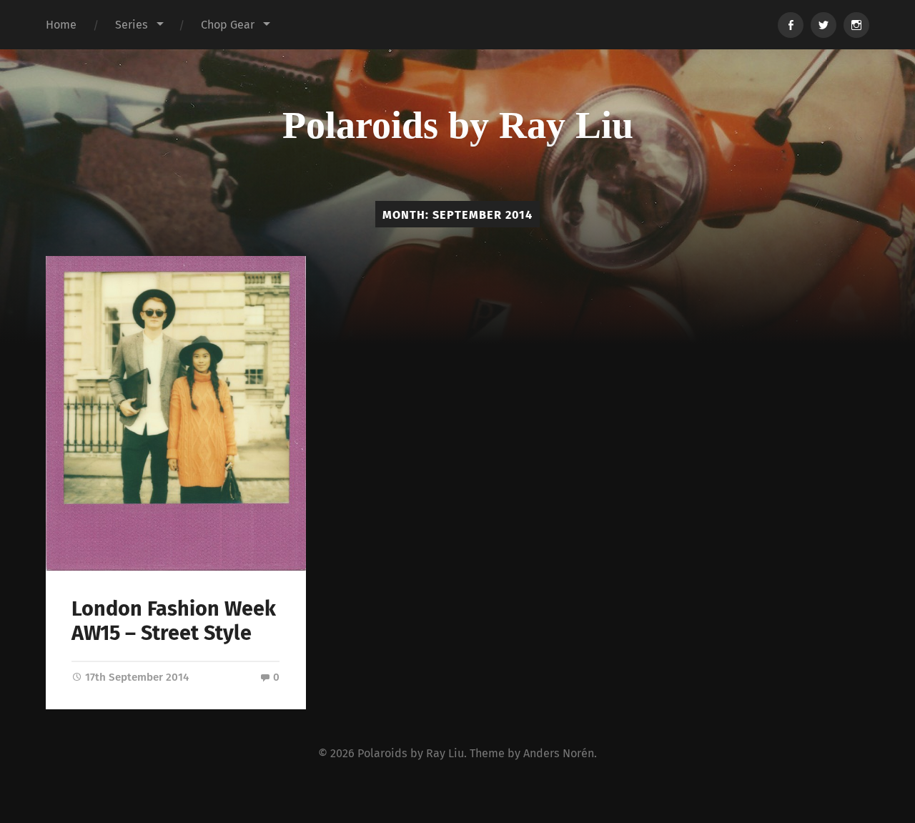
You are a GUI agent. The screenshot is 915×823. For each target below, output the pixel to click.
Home (61, 24)
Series (131, 24)
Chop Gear (227, 24)
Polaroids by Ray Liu (457, 125)
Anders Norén (558, 753)
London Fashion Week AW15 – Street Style (173, 621)
